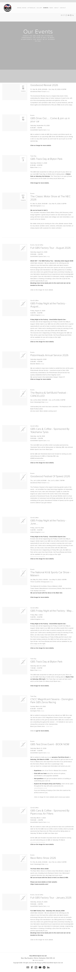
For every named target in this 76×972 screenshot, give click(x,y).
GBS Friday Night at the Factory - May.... (51, 610)
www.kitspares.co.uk (40, 788)
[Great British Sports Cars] (36, 967)
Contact (63, 7)
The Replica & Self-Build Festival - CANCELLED (48, 394)
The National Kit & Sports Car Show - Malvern (50, 573)
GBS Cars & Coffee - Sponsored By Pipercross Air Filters (49, 812)
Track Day (33, 156)
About (56, 7)
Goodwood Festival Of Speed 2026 (50, 476)
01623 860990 (39, 960)
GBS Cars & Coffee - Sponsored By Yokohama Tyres (49, 430)
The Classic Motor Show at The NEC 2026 (50, 197)
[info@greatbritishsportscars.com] (28, 967)
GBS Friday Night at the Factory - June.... (48, 522)
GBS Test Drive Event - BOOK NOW (49, 744)
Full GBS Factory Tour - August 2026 (50, 247)
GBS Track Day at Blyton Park (46, 158)
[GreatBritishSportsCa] (40, 967)
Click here (49, 726)
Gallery (39, 7)
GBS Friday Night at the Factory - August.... (48, 304)
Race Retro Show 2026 (43, 858)
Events (45, 7)
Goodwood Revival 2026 (44, 85)
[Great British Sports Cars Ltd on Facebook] (32, 967)
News (51, 7)
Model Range (22, 7)
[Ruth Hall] (48, 967)
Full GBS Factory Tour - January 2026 (50, 897)
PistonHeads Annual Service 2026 (49, 355)
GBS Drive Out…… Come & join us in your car (50, 119)
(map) (47, 91)
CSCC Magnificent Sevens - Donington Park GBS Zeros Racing (51, 700)
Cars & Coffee (39, 245)
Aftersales (31, 7)
